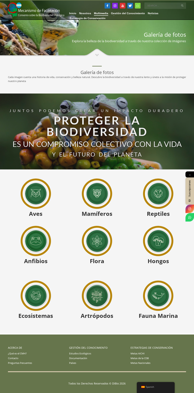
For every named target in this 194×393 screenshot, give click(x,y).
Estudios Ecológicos (80, 353)
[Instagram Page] (189, 209)
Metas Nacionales (140, 363)
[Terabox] (138, 6)
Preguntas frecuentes (20, 363)
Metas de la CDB (140, 358)
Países (72, 363)
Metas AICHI (138, 353)
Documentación (78, 358)
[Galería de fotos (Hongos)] (158, 241)
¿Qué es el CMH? (17, 353)
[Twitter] (130, 6)
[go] (182, 5)
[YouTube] (122, 6)
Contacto (13, 358)
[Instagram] (115, 6)
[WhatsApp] (189, 217)
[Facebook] (107, 6)
